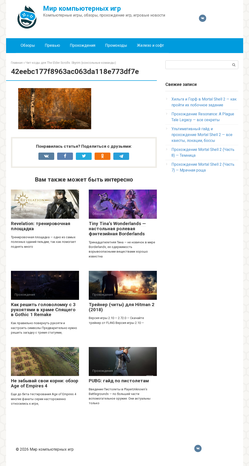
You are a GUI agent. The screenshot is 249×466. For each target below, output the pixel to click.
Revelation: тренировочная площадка (40, 226)
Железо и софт (150, 45)
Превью (52, 45)
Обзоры (28, 45)
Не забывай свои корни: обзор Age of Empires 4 (44, 383)
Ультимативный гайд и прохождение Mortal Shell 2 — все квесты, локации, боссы (201, 135)
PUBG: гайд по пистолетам (119, 381)
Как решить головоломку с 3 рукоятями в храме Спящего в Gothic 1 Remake (43, 310)
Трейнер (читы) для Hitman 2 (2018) (121, 307)
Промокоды (116, 45)
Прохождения (82, 45)
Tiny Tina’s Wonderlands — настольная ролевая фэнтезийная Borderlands (117, 229)
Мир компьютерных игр (82, 8)
